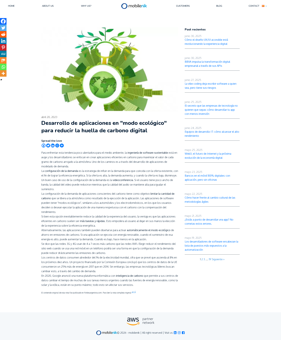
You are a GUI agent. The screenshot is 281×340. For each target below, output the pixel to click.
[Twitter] (48, 145)
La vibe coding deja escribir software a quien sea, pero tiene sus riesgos (210, 85)
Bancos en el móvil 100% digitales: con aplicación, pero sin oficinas (207, 177)
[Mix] (3, 60)
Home (11, 6)
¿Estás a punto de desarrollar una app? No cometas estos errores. (209, 221)
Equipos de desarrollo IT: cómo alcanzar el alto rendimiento (212, 133)
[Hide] (1, 79)
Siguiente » (218, 259)
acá (134, 292)
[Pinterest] (3, 47)
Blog (219, 6)
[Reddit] (3, 34)
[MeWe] (3, 54)
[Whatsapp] (57, 145)
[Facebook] (44, 145)
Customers (183, 6)
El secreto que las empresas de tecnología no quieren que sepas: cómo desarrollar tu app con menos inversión (211, 109)
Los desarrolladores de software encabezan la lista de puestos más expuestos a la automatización (211, 245)
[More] (62, 145)
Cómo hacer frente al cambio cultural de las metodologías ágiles (210, 199)
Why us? (86, 6)
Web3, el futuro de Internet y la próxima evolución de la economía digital (208, 155)
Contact (254, 6)
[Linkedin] (53, 145)
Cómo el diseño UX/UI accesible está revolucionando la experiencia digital (206, 41)
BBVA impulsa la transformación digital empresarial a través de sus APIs (207, 63)
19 (210, 259)
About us (48, 6)
